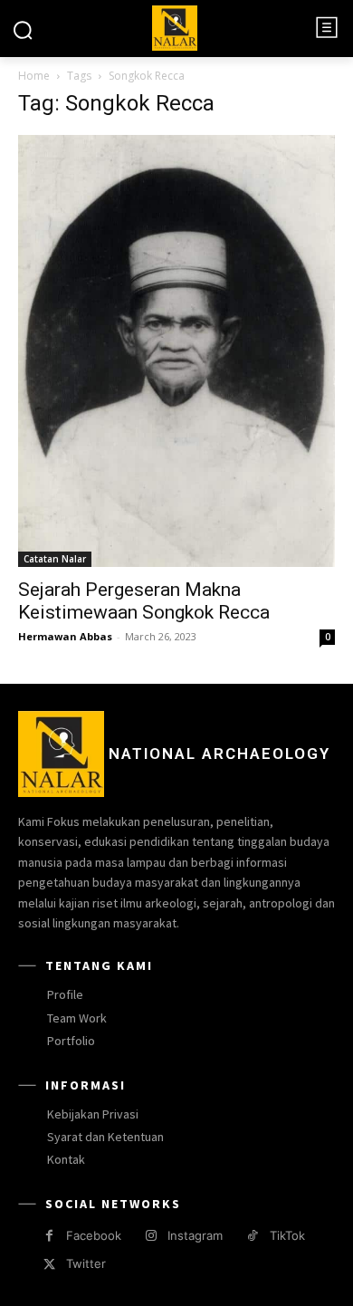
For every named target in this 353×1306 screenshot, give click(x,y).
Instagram (195, 1235)
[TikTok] (252, 1235)
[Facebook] (49, 1235)
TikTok (287, 1235)
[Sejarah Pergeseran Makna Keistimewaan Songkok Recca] (176, 351)
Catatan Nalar (55, 558)
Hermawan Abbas (65, 636)
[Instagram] (150, 1235)
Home (34, 75)
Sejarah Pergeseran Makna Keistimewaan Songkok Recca (144, 601)
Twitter (86, 1263)
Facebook (93, 1235)
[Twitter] (49, 1264)
